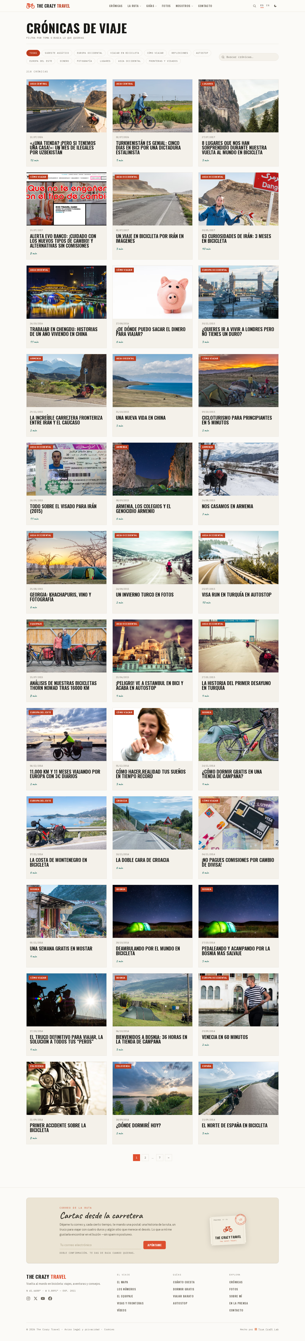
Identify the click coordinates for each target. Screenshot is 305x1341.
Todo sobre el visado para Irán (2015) (63, 508)
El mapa (122, 1282)
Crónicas (116, 6)
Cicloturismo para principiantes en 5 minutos (237, 420)
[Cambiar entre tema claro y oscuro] (275, 5)
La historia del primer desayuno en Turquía (236, 685)
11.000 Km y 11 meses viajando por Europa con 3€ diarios (65, 774)
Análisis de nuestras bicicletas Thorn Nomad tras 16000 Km (63, 685)
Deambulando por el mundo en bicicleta (148, 951)
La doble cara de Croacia (142, 859)
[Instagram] (28, 1298)
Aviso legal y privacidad (82, 1329)
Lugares (105, 61)
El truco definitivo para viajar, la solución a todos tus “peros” (66, 1039)
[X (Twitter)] (36, 1298)
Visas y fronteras (130, 1303)
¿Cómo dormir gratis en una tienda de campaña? (232, 774)
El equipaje (125, 1296)
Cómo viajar (155, 53)
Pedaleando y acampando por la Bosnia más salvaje (236, 951)
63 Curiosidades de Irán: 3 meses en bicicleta (236, 238)
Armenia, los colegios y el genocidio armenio (143, 508)
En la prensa (238, 1303)
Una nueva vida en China (141, 417)
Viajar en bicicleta (124, 53)
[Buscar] (254, 5)
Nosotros (183, 6)
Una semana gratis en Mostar (61, 948)
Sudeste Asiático (57, 53)
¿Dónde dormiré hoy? (138, 1125)
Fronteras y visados (163, 61)
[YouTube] (43, 1298)
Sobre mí (235, 1296)
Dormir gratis (183, 1289)
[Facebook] (50, 1298)
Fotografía (84, 61)
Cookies (109, 1329)
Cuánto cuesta (184, 1282)
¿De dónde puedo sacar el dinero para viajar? (150, 331)
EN (268, 5)
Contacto (205, 6)
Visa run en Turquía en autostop (237, 594)
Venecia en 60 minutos (225, 1036)
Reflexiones (180, 53)
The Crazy (46, 1276)
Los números (126, 1289)
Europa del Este (40, 61)
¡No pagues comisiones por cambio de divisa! (238, 862)
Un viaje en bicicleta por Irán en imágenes (150, 238)
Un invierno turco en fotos (145, 594)
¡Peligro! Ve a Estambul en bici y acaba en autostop (149, 685)
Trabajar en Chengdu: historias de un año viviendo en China (64, 331)
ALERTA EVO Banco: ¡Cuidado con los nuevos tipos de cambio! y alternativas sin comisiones (63, 240)
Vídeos (121, 1310)
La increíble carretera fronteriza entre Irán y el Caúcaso (66, 420)
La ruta (133, 6)
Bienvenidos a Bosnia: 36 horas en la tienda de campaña (151, 1039)
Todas (33, 53)
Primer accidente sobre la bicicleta (58, 1128)
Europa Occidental (90, 53)
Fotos (166, 6)
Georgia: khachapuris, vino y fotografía (60, 597)
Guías (150, 6)
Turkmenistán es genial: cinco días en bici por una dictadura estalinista (148, 147)
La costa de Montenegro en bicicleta (58, 862)
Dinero (64, 61)
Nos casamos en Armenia (227, 506)
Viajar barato (183, 1296)
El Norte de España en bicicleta (234, 1125)
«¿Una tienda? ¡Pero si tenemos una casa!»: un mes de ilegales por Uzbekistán (63, 147)
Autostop (202, 53)
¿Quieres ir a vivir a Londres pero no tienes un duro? (238, 331)
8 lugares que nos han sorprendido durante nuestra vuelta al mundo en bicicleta (234, 147)
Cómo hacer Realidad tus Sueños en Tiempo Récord (151, 774)
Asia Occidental (129, 61)
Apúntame (155, 1245)
